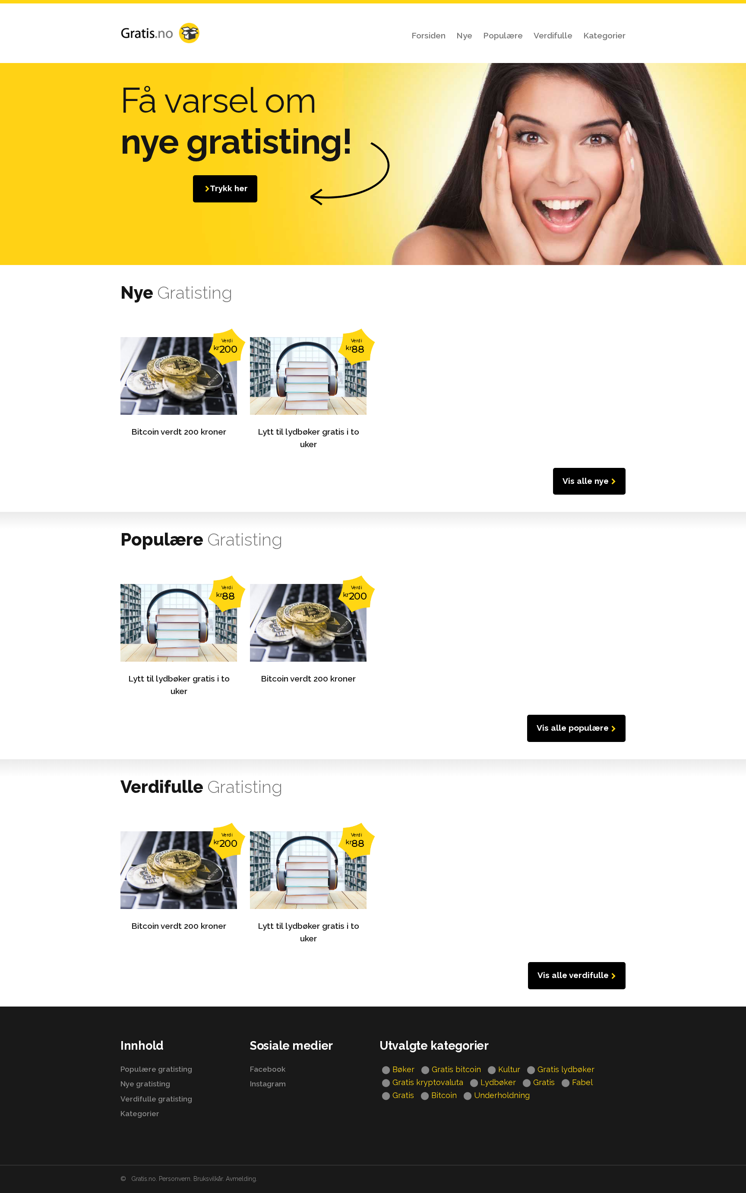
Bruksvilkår (208, 1178)
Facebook (267, 1069)
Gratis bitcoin (456, 1069)
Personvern (174, 1178)
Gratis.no (143, 1178)
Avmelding (241, 1178)
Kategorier (604, 35)
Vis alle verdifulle (573, 975)
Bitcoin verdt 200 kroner (178, 431)
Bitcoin (444, 1095)
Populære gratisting (156, 1069)
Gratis (544, 1082)
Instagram (268, 1083)
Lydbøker (498, 1082)
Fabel (582, 1082)
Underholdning (502, 1095)
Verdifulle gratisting (156, 1099)
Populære (503, 35)
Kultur (509, 1069)
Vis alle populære (573, 727)
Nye (464, 35)
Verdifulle (553, 35)
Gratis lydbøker (565, 1069)
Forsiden (428, 35)
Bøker (403, 1069)
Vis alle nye (586, 481)
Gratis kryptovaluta (427, 1082)
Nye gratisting (145, 1083)
